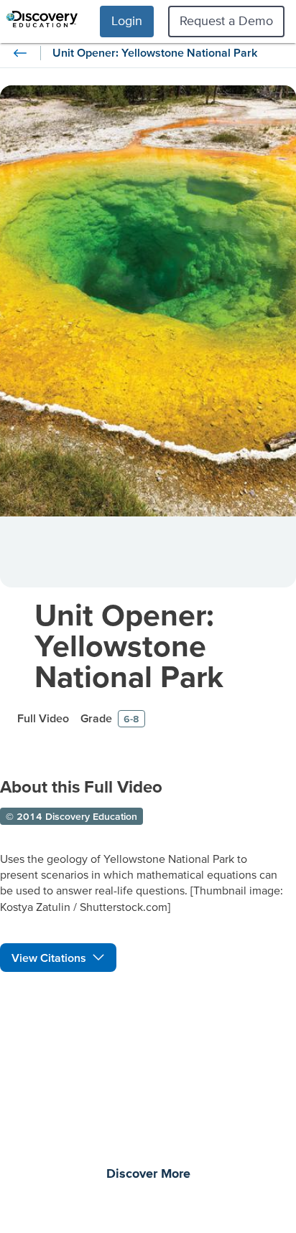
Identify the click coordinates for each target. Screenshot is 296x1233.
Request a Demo (226, 20)
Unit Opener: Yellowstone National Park (128, 645)
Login (126, 20)
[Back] (20, 53)
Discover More (148, 1174)
